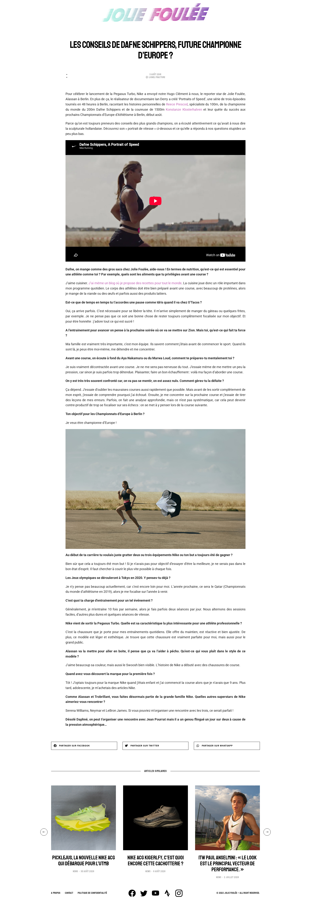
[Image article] (83, 817)
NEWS (75, 871)
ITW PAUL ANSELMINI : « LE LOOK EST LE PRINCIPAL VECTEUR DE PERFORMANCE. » (228, 864)
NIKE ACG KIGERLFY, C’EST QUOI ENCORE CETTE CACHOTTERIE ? (155, 861)
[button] (84, 746)
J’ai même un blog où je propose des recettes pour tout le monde (135, 283)
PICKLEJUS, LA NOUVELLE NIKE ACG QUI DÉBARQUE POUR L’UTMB (83, 861)
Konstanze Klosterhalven (184, 109)
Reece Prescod (177, 104)
